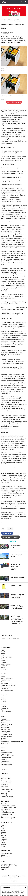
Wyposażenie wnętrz (7, 752)
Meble (3, 750)
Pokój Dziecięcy (5, 754)
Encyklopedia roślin (6, 734)
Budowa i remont (12, 876)
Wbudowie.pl (4, 784)
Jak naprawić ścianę (6, 814)
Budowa (3, 19)
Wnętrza (24, 876)
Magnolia (3, 740)
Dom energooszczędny (13, 19)
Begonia (3, 827)
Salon (2, 698)
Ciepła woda (4, 662)
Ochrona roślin (5, 726)
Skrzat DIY (4, 804)
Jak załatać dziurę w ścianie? (9, 807)
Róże (2, 828)
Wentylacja (4, 793)
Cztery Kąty (4, 773)
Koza (2, 788)
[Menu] (26, 2)
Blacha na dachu (5, 688)
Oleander (3, 832)
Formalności (4, 660)
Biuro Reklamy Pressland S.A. (9, 866)
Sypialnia (3, 701)
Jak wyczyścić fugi (6, 809)
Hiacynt (3, 825)
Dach (2, 659)
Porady (3, 650)
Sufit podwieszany (6, 687)
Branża (3, 855)
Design (10, 877)
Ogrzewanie (4, 786)
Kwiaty (3, 846)
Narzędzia (4, 682)
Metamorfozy (5, 708)
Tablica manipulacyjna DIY (8, 818)
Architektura (16, 877)
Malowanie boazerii (6, 683)
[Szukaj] (21, 2)
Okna (2, 655)
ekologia (10, 528)
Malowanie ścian (5, 680)
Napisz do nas (5, 867)
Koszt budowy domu (6, 657)
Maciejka (3, 835)
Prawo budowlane (6, 783)
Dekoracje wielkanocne (7, 763)
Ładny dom (5, 876)
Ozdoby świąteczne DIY (7, 756)
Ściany (3, 667)
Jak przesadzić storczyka (8, 806)
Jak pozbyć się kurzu (7, 811)
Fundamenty (4, 666)
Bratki (2, 841)
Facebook (14, 881)
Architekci (4, 759)
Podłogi (3, 676)
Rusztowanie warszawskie (8, 685)
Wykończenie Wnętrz (7, 678)
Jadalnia (3, 706)
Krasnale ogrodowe (6, 736)
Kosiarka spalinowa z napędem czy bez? (12, 741)
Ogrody (19, 876)
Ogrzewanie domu (6, 664)
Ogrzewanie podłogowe (7, 789)
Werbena (3, 844)
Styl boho (3, 710)
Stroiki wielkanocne (6, 764)
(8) (15, 102)
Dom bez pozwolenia (7, 781)
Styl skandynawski (6, 711)
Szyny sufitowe (5, 791)
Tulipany (3, 830)
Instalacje (3, 669)
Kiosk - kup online (14, 8)
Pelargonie (4, 839)
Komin (3, 653)
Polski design (5, 761)
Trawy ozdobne (5, 743)
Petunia (3, 842)
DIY (2, 816)
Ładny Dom (4, 772)
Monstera (3, 719)
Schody (3, 652)
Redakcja (3, 869)
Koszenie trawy (5, 729)
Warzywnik (4, 733)
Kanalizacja (4, 795)
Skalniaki (3, 722)
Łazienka (3, 699)
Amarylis (3, 834)
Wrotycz (3, 738)
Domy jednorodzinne (6, 853)
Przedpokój (4, 705)
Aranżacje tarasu (5, 731)
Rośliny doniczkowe (6, 724)
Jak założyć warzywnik (7, 812)
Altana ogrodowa (5, 721)
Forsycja (3, 837)
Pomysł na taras (5, 857)
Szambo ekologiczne (7, 690)
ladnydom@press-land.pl (8, 864)
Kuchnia (3, 703)
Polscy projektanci (6, 757)
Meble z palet (5, 728)
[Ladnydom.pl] (4, 2)
